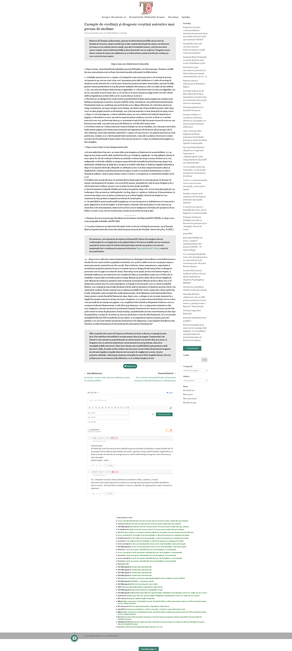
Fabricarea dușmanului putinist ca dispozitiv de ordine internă (142, 587)
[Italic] (93, 407)
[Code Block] (112, 407)
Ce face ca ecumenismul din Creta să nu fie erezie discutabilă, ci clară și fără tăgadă (158, 544)
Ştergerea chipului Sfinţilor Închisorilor (142, 598)
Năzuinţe (173, 17)
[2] (126, 132)
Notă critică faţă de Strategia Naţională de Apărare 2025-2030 (142, 627)
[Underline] (96, 407)
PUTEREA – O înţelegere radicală (142, 581)
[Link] (115, 407)
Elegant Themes (95, 636)
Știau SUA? (188, 233)
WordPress (114, 636)
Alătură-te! (131, 366)
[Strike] (99, 407)
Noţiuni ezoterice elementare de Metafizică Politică (194, 83)
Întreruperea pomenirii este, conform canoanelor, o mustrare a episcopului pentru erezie (155, 609)
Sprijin (186, 17)
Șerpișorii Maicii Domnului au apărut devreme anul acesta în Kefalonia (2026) (195, 60)
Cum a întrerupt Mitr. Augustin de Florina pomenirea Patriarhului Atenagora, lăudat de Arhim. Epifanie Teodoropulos (195, 137)
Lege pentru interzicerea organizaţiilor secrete (147, 590)
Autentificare (189, 390)
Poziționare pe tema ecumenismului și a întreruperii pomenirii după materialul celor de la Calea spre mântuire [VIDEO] (195, 33)
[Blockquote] (109, 407)
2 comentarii (123, 33)
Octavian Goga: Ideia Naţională (141, 567)
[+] (121, 407)
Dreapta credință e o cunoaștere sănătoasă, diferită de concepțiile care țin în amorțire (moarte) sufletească (194, 120)
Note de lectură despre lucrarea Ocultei (144, 584)
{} (118, 407)
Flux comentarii (190, 398)
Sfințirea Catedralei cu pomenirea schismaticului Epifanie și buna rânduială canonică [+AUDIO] (153, 578)
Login (170, 393)
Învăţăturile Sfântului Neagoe (147, 17)
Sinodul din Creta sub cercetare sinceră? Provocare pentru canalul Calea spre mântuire (159, 521)
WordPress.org (189, 402)
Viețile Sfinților (112, 33)
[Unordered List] (105, 407)
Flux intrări (188, 394)
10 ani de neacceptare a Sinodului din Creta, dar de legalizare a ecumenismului (195, 209)
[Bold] (89, 407)
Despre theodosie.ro (114, 17)
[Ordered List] (102, 407)
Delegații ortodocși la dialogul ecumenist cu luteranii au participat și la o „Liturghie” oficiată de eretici (195, 223)
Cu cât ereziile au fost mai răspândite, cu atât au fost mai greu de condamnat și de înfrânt (160, 535)
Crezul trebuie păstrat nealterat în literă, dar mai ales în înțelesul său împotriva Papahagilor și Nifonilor (194, 276)
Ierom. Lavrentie (92, 33)
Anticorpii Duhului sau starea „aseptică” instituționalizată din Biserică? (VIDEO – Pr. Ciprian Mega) (193, 243)
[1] (141, 95)
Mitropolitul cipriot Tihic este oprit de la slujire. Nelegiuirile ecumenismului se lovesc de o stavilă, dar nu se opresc (169, 593)
